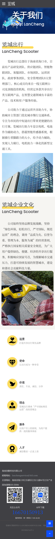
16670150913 (27, 512)
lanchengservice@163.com (25, 475)
